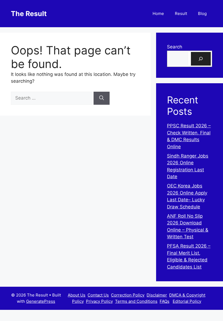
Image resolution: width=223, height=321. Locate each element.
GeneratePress (40, 301)
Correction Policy (127, 295)
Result (181, 13)
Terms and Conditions (136, 301)
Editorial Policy (187, 301)
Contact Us (98, 295)
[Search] (102, 98)
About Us (76, 295)
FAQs (164, 301)
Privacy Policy (99, 301)
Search (174, 47)
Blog (202, 13)
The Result (29, 14)
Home (158, 13)
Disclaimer (157, 295)
